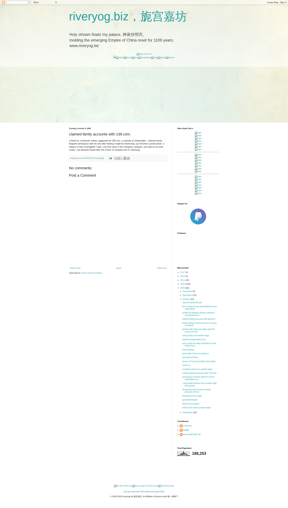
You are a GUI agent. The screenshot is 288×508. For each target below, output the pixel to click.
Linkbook (134, 491)
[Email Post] (110, 158)
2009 (183, 288)
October (186, 299)
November (188, 295)
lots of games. (188, 350)
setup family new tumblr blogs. (196, 335)
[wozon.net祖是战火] (198, 176)
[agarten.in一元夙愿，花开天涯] (198, 146)
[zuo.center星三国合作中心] (198, 187)
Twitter (162, 491)
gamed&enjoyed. (190, 400)
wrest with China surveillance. (195, 353)
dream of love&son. (191, 404)
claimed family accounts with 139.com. (199, 373)
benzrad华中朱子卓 (192, 434)
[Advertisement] (144, 82)
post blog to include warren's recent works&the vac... (198, 378)
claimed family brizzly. (192, 302)
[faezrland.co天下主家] (198, 179)
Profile (145, 491)
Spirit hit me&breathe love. (194, 339)
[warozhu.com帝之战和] (198, 190)
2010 (183, 284)
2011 (183, 280)
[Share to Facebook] (125, 158)
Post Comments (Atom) (91, 273)
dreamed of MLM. (190, 357)
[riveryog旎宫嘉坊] (198, 149)
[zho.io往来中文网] (198, 138)
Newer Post (75, 268)
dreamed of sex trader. (192, 396)
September (188, 412)
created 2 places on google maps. (197, 369)
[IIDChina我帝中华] (198, 163)
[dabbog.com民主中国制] (198, 182)
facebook (154, 491)
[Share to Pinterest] (128, 158)
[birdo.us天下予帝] (198, 168)
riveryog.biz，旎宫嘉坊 (128, 16)
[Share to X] (122, 158)
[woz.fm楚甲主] (198, 193)
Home (119, 268)
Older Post (161, 268)
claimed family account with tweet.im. (199, 319)
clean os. (186, 365)
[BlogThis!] (118, 158)
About (126, 491)
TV (140, 491)
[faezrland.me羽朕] (198, 141)
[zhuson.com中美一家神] (198, 160)
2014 (183, 276)
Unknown (187, 426)
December (188, 291)
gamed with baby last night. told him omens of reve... (198, 330)
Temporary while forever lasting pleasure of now (196, 390)
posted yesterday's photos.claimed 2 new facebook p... (198, 314)
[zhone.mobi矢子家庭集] (198, 166)
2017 (183, 272)
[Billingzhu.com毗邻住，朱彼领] (198, 157)
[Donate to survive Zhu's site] (198, 226)
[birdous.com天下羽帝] (198, 171)
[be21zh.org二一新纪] (198, 132)
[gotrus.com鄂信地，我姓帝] (198, 154)
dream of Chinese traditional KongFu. (199, 361)
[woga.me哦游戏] (198, 185)
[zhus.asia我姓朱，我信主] (198, 144)
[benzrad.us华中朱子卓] (198, 135)
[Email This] (115, 158)
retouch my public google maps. (196, 407)
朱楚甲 (186, 430)
